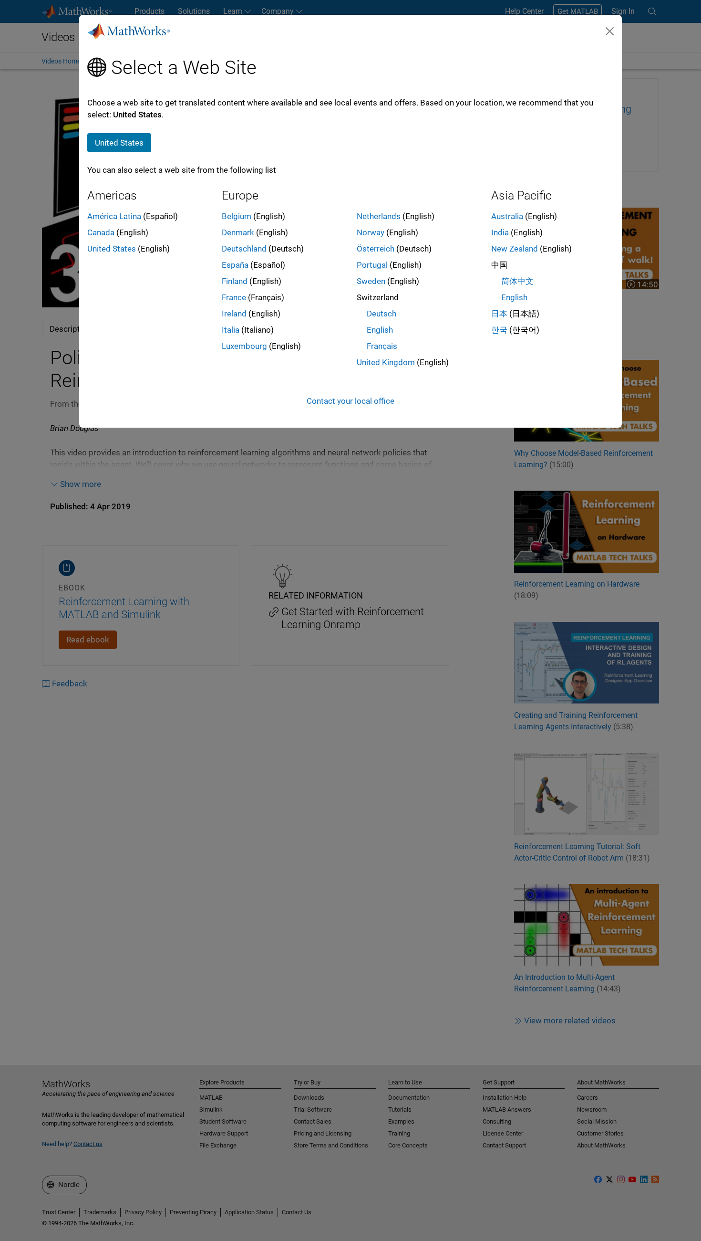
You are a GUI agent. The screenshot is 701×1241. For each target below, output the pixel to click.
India (500, 232)
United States (111, 248)
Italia (230, 330)
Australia (507, 216)
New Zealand (514, 248)
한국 (499, 330)
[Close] (610, 31)
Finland (234, 281)
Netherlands (379, 216)
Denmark (238, 232)
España (235, 265)
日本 (499, 313)
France (234, 297)
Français (382, 346)
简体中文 (517, 281)
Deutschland (244, 248)
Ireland (234, 313)
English (380, 330)
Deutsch (381, 313)
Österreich (375, 248)
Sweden (371, 281)
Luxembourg (244, 346)
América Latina (114, 216)
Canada (100, 232)
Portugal (372, 265)
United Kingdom (386, 362)
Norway (370, 232)
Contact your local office (350, 401)
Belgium (236, 216)
